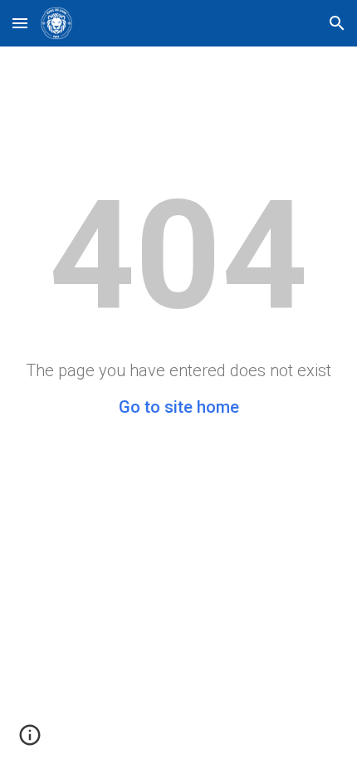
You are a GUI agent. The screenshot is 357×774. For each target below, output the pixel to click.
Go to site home (179, 407)
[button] (20, 23)
